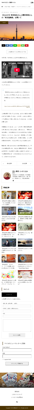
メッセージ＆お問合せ (17, 397)
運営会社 (17, 391)
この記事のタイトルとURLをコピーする (17, 51)
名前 (4, 353)
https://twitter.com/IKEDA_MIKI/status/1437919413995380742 (17, 107)
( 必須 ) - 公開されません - (11, 308)
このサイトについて (17, 394)
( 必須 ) (10, 303)
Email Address (6, 347)
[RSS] (17, 402)
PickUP (4, 22)
